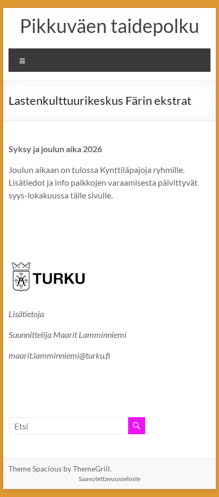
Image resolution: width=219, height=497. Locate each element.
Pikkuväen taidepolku (109, 25)
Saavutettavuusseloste (109, 479)
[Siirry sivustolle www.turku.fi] (48, 259)
